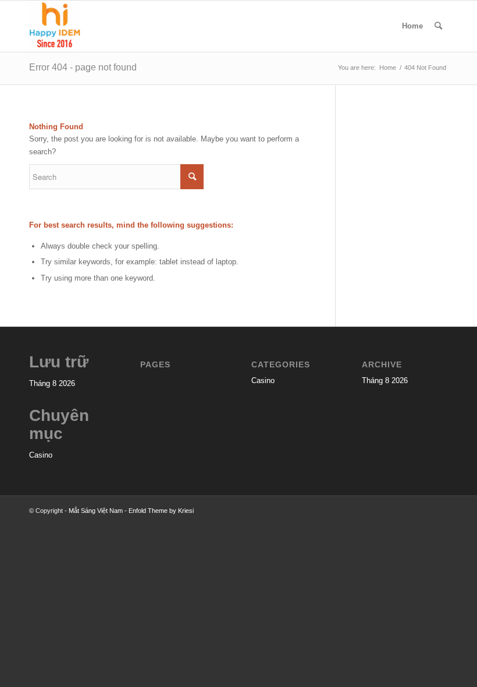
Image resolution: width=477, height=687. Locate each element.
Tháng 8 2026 (52, 383)
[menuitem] (438, 26)
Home (412, 26)
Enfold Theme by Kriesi (161, 510)
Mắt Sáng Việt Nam (96, 510)
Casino (40, 455)
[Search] (438, 26)
